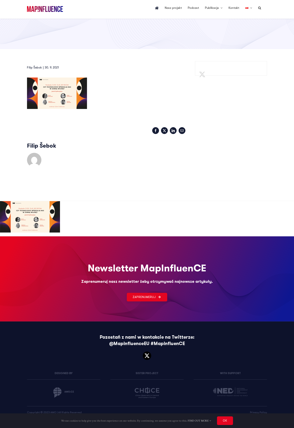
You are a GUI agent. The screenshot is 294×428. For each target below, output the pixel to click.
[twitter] (147, 355)
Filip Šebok (34, 67)
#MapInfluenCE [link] (168, 343)
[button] (259, 8)
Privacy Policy (258, 412)
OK (225, 421)
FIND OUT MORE (198, 420)
